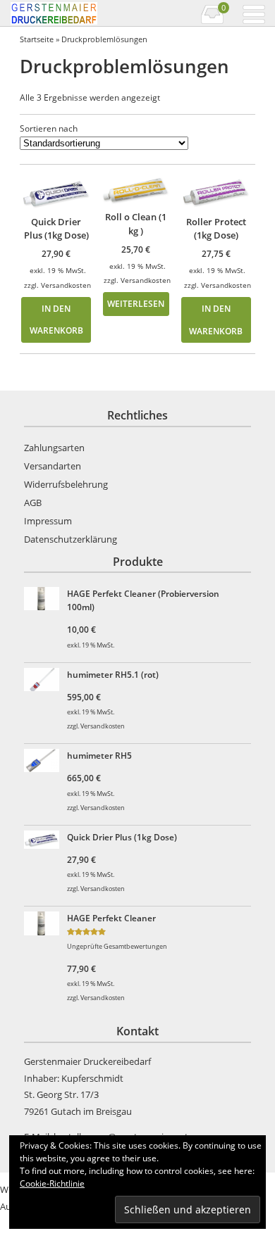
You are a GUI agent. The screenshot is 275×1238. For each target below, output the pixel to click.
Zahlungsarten (54, 447)
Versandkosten (66, 285)
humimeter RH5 (99, 755)
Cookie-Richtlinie (52, 1183)
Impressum (48, 520)
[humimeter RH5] (44, 762)
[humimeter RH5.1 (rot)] (44, 681)
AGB (33, 502)
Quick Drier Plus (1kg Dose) (122, 836)
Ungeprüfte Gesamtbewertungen (117, 947)
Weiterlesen (135, 303)
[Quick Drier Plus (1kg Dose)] (44, 841)
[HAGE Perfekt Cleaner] (44, 925)
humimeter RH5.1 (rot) (113, 674)
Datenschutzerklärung (70, 539)
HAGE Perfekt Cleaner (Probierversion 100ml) (143, 600)
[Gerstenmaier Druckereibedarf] (73, 13)
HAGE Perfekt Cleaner (111, 917)
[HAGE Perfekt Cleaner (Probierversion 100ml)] (44, 600)
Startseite (37, 39)
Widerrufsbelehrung (66, 484)
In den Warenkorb (56, 319)
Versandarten (52, 466)
